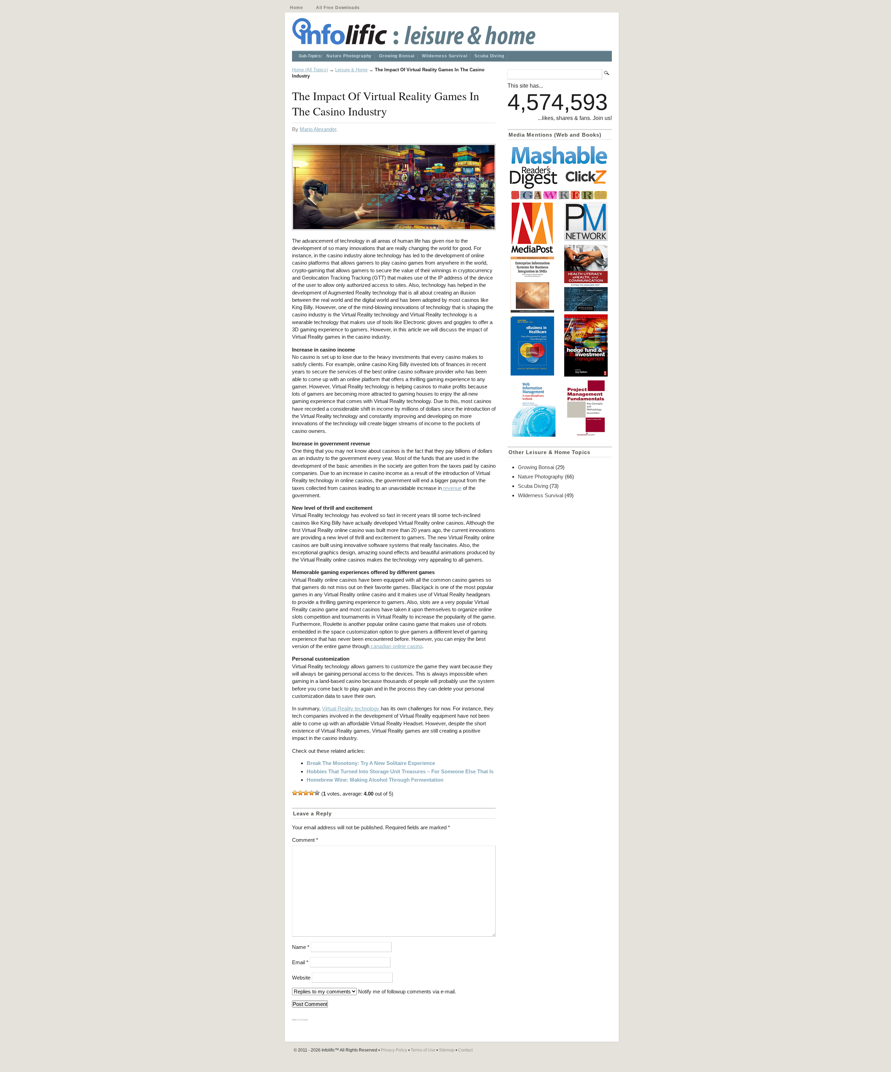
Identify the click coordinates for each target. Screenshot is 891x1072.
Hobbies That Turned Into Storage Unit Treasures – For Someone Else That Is (400, 771)
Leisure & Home (351, 69)
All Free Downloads (338, 7)
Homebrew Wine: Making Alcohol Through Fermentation (375, 780)
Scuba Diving (489, 56)
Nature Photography (349, 56)
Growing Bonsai (397, 56)
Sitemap (447, 1050)
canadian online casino (395, 646)
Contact (465, 1050)
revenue (452, 488)
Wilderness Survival (444, 56)
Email (300, 962)
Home (296, 7)
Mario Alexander (318, 129)
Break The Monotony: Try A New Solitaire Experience (371, 763)
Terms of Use (423, 1050)
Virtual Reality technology (351, 708)
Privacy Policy (394, 1050)
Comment (305, 840)
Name (300, 947)
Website (301, 978)
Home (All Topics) (310, 69)
